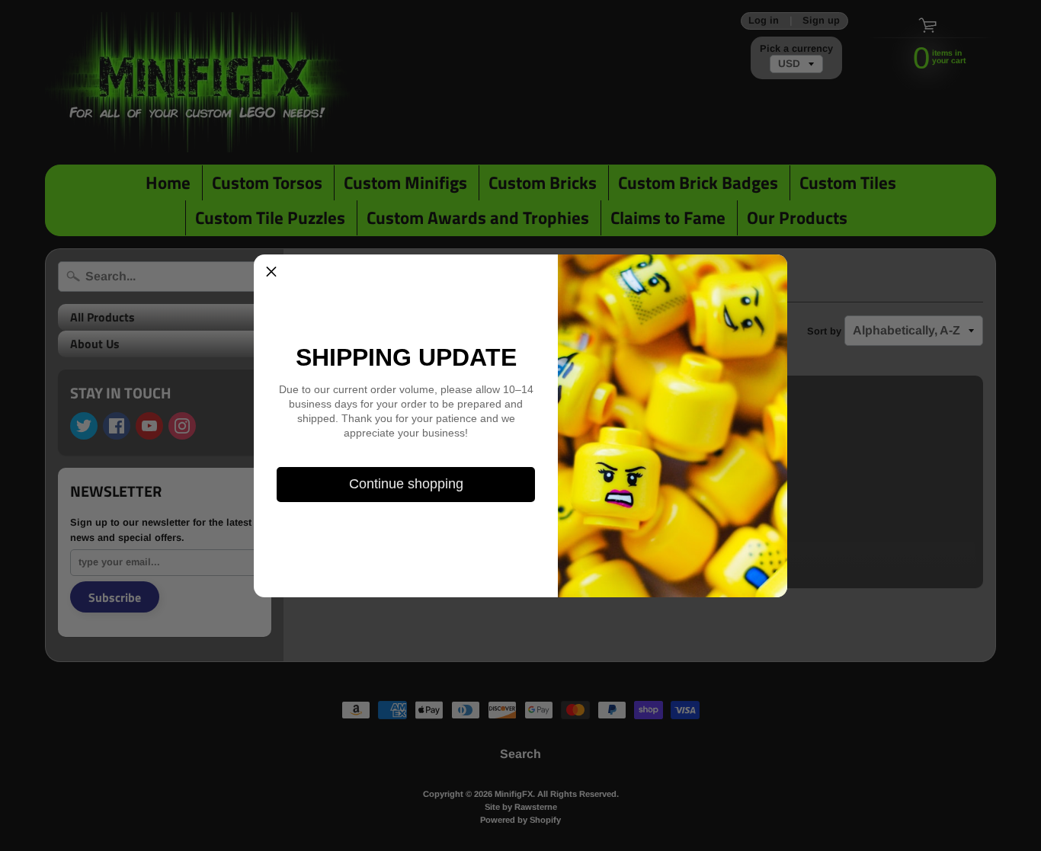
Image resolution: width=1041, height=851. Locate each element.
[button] (271, 272)
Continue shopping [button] (406, 483)
